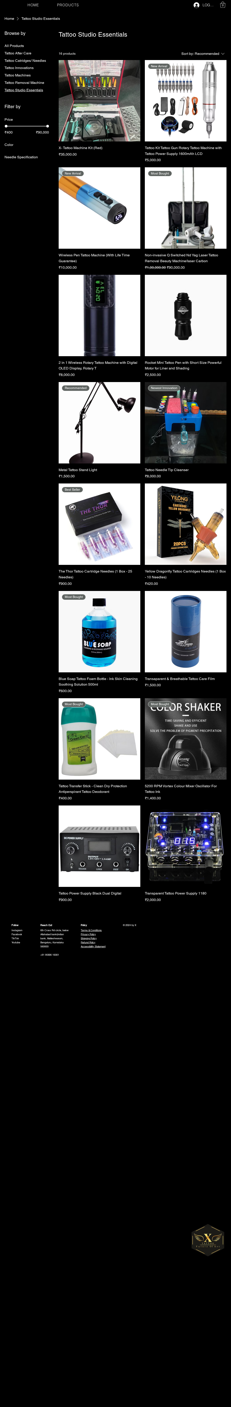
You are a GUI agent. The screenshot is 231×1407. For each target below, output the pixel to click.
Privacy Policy (88, 934)
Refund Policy (88, 942)
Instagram (17, 930)
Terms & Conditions (91, 930)
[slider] (6, 126)
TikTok (15, 938)
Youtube (16, 942)
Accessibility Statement (93, 946)
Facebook (17, 934)
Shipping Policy (89, 938)
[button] (222, 5)
